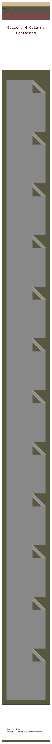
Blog (16, 9)
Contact (7, 9)
